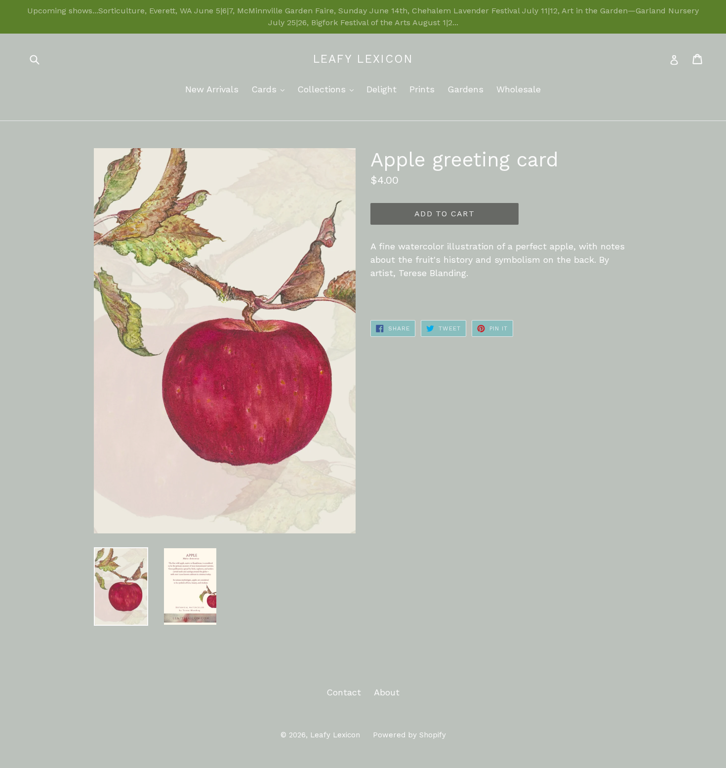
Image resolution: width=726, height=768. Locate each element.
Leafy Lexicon (363, 59)
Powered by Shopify (409, 734)
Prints (422, 89)
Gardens (465, 89)
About (387, 692)
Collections (328, 88)
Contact (343, 692)
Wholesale (518, 89)
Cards (270, 88)
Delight (381, 89)
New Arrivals (212, 89)
